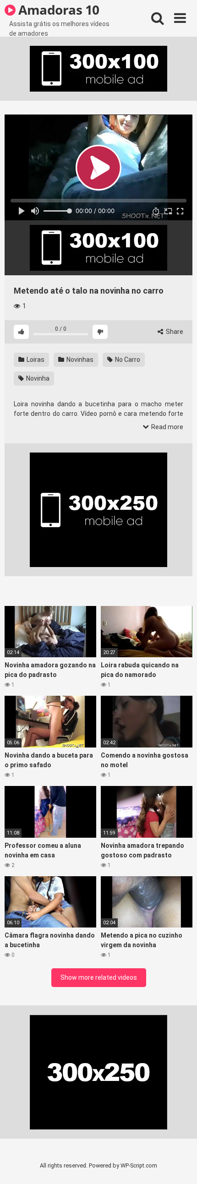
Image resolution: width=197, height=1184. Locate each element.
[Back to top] (180, 1165)
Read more (166, 427)
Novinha (37, 378)
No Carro (127, 359)
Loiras (34, 359)
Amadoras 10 (57, 9)
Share (173, 331)
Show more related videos (98, 977)
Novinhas (79, 359)
